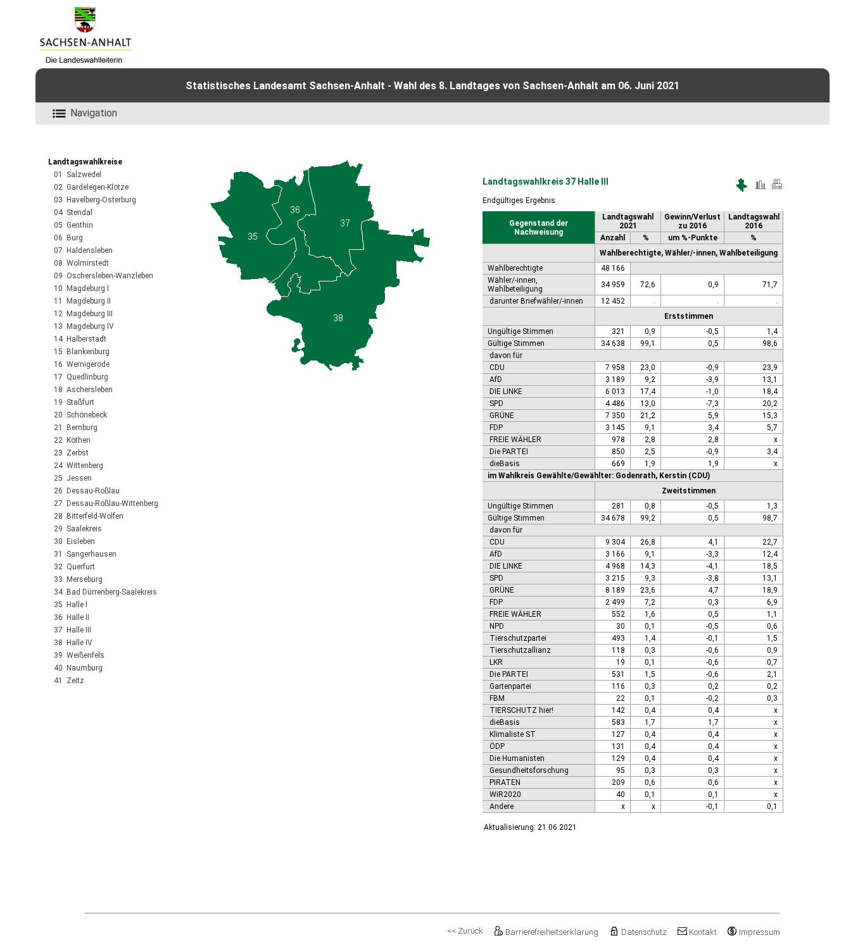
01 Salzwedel (77, 174)
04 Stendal (73, 212)
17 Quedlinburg (81, 377)
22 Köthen (72, 440)
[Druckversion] (777, 189)
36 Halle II (71, 617)
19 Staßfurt (74, 402)
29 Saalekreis (78, 528)
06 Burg (68, 237)
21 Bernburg (76, 427)
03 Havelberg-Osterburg (95, 199)
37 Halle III (72, 630)
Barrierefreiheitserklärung (551, 932)
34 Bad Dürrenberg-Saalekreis (105, 592)
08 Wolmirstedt (81, 263)
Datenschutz (643, 932)
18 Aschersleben (83, 389)
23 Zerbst (71, 452)
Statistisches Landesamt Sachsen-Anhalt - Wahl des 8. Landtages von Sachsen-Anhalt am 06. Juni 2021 (432, 86)
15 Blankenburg (82, 351)
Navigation (93, 113)
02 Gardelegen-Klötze (91, 187)
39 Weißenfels (79, 655)
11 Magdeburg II (82, 301)
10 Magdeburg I (81, 288)
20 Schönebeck (80, 415)
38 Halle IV (73, 642)
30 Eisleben (74, 541)
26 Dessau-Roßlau (87, 490)
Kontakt (703, 932)
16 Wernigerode (82, 364)
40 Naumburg (78, 668)
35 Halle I (70, 604)
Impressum (759, 932)
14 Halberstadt (80, 339)
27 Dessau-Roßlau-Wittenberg (106, 503)
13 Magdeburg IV (84, 326)
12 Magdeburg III (83, 313)
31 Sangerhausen (85, 554)
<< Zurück (465, 931)
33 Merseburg (78, 579)
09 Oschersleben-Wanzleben (103, 275)
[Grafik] (760, 189)
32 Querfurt (74, 566)
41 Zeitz (69, 680)
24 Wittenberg (78, 465)
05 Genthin (73, 225)
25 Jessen (73, 478)
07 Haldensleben (83, 250)
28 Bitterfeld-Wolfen (88, 516)
